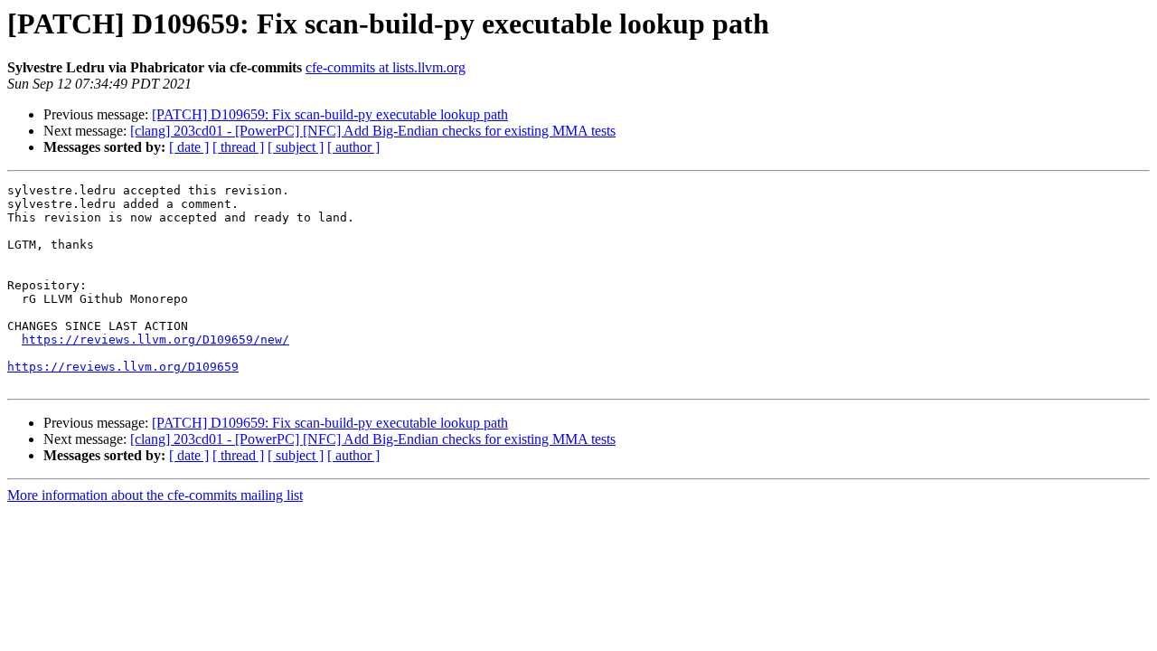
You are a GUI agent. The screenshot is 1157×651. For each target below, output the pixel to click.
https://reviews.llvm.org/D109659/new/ (155, 339)
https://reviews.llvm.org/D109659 (123, 366)
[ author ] (353, 147)
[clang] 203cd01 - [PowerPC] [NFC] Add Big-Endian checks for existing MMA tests (373, 130)
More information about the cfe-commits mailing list (155, 495)
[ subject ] (296, 147)
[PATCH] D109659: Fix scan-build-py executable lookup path (330, 114)
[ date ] (189, 147)
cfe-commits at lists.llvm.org (386, 67)
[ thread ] (238, 147)
